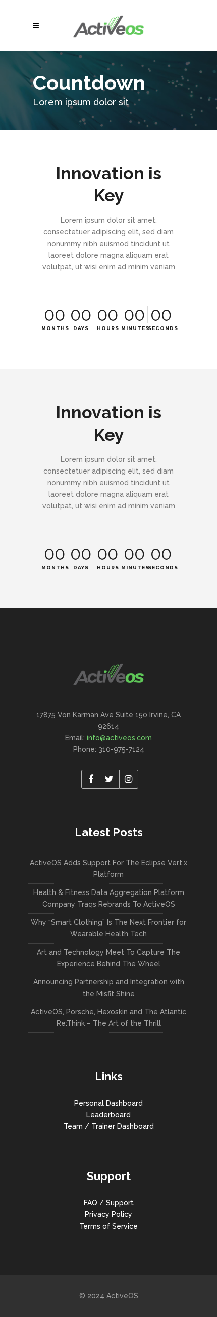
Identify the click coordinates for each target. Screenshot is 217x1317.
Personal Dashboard (108, 1103)
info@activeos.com (119, 738)
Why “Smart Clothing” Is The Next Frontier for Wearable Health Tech (108, 928)
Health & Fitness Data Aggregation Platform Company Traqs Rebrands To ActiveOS (108, 898)
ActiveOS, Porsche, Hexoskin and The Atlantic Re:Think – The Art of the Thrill (108, 1017)
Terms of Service (108, 1226)
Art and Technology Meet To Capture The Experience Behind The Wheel (108, 958)
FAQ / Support (109, 1203)
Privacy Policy (108, 1214)
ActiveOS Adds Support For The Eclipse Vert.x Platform (108, 868)
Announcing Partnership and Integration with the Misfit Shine (108, 988)
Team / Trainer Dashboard (109, 1126)
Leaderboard (108, 1115)
